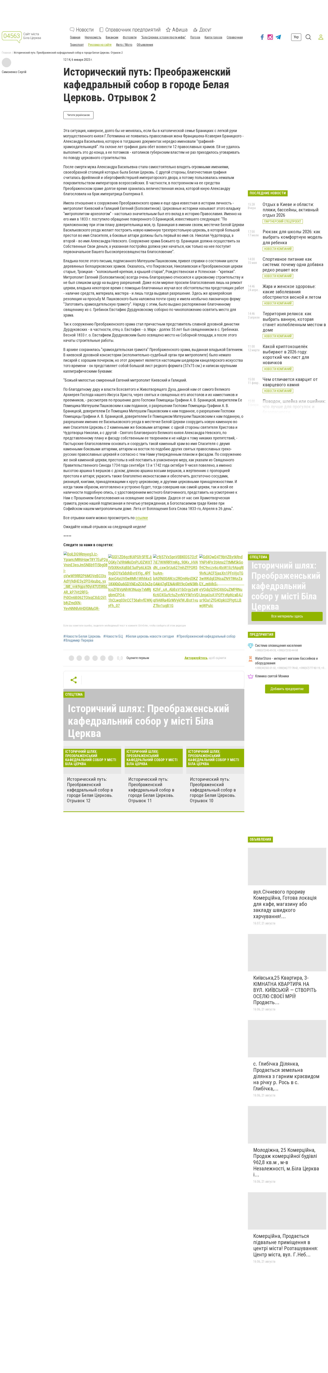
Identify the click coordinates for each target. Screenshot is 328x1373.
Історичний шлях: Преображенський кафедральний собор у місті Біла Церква (148, 720)
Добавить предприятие (287, 689)
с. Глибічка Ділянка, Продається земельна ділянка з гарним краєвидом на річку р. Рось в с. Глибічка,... (286, 1076)
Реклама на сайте (100, 44)
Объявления (145, 44)
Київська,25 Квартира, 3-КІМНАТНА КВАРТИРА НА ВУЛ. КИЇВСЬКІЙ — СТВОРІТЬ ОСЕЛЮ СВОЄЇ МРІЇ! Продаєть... (284, 990)
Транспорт (77, 44)
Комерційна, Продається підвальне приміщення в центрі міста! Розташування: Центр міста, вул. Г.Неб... (285, 1245)
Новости (85, 29)
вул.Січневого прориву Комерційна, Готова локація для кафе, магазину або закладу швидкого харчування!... (285, 904)
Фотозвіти (130, 37)
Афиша (180, 29)
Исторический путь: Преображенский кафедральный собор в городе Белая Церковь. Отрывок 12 (90, 790)
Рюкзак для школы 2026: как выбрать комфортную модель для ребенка (292, 237)
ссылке (141, 517)
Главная (75, 37)
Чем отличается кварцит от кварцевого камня (290, 382)
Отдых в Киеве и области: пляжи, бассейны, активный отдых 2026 (290, 210)
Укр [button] (296, 37)
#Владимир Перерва (78, 640)
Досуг (205, 29)
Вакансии (112, 37)
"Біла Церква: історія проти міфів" (163, 37)
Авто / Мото (124, 44)
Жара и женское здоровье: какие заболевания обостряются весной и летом (292, 292)
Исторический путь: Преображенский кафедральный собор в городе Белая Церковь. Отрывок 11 (151, 790)
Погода (195, 37)
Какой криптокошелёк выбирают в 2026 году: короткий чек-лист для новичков (286, 354)
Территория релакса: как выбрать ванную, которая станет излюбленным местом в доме (294, 321)
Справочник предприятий (133, 29)
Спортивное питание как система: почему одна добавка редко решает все (293, 264)
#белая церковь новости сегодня (150, 636)
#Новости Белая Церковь (82, 636)
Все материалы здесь (287, 616)
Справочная (235, 37)
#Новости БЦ (113, 636)
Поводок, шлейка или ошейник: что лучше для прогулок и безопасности (294, 407)
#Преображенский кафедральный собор (205, 636)
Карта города (213, 37)
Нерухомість (93, 37)
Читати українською (78, 115)
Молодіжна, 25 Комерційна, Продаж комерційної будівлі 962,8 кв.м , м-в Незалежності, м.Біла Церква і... (286, 1162)
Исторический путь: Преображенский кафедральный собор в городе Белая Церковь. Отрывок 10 (213, 790)
